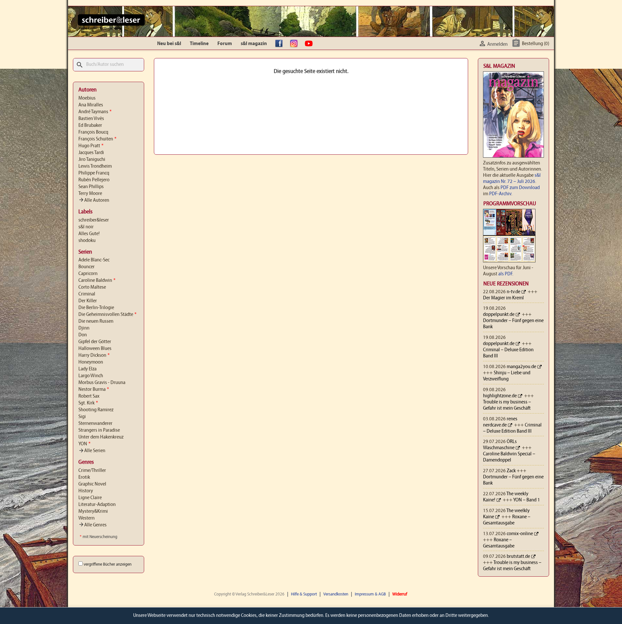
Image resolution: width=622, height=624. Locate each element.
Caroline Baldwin (96, 280)
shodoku (87, 240)
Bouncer (86, 267)
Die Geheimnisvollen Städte (107, 314)
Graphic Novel (92, 484)
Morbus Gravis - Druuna (101, 382)
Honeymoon (90, 362)
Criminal (86, 294)
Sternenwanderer (95, 423)
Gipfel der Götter (94, 341)
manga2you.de (521, 366)
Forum (224, 43)
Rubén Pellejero (93, 180)
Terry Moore (90, 193)
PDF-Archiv (500, 194)
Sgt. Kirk (88, 403)
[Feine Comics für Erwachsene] (111, 20)
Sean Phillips (91, 186)
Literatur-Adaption (97, 504)
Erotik (84, 477)
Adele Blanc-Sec (93, 260)
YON (84, 444)
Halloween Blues (94, 348)
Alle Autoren (93, 200)
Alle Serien (91, 450)
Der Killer (87, 301)
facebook (280, 43)
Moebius (87, 98)
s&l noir (86, 227)
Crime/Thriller (92, 470)
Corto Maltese (92, 287)
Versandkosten (335, 594)
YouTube (310, 43)
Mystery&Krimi (93, 511)
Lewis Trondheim (95, 166)
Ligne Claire (90, 497)
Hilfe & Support (304, 594)
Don (82, 335)
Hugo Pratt (90, 146)
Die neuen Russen (95, 321)
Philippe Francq (93, 173)
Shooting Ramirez (95, 410)
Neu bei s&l (169, 43)
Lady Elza (87, 369)
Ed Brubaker (90, 125)
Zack (511, 471)
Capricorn (88, 273)
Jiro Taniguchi (91, 159)
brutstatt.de (518, 556)
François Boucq (93, 132)
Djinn (83, 328)
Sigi (82, 416)
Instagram (295, 43)
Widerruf (399, 594)
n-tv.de (513, 291)
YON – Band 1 (526, 500)
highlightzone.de (500, 396)
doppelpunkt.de (498, 314)
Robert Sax (88, 396)
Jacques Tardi (91, 152)
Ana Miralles (90, 105)
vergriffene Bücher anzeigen (108, 564)
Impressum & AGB (370, 594)
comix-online (520, 533)
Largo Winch (90, 375)
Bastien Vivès (91, 118)
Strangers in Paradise (99, 430)
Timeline (199, 43)
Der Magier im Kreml (503, 298)
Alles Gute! (89, 233)
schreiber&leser (93, 220)
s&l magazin (254, 43)
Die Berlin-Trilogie (96, 307)
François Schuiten (97, 139)
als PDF (505, 274)
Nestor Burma (93, 389)
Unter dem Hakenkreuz (100, 437)
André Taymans (94, 111)
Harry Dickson (93, 355)
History (85, 491)
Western (86, 518)
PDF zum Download (520, 187)
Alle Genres (92, 525)
